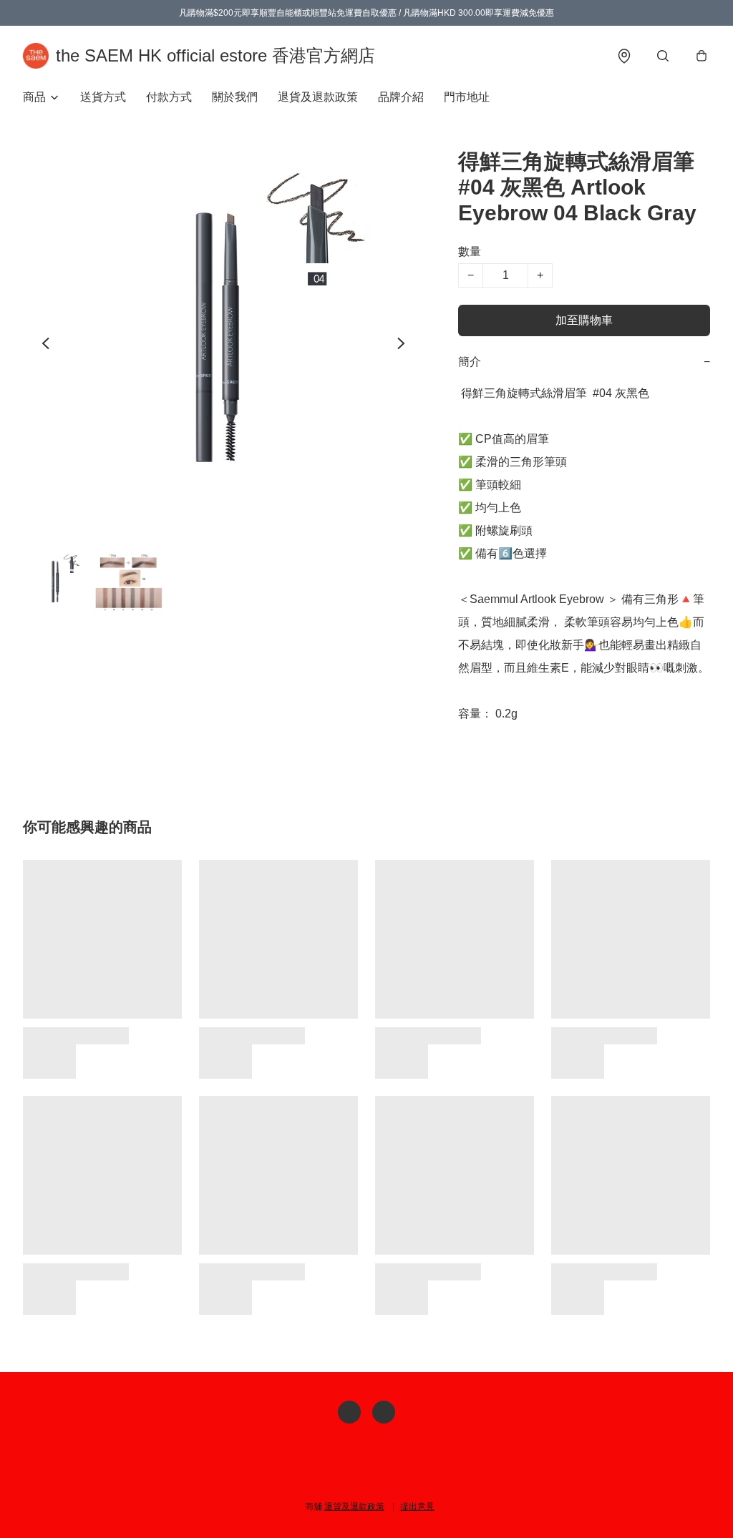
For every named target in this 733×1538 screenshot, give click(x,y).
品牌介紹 (401, 97)
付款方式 (169, 97)
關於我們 (235, 97)
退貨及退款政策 (318, 97)
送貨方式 (103, 97)
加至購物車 (584, 320)
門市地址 (467, 97)
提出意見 (417, 1507)
